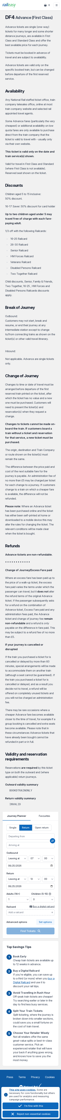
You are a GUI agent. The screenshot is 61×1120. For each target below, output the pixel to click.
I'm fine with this (33, 1105)
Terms (22, 1077)
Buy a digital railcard (43, 906)
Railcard (11, 906)
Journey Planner (16, 816)
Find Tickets (28, 931)
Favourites (44, 816)
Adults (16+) (13, 893)
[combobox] (30, 836)
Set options (45, 922)
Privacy (35, 1077)
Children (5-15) (39, 893)
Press (10, 1077)
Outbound (12, 852)
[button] (57, 5)
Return (10, 873)
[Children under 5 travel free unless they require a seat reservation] (49, 894)
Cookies (50, 1077)
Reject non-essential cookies (33, 1114)
